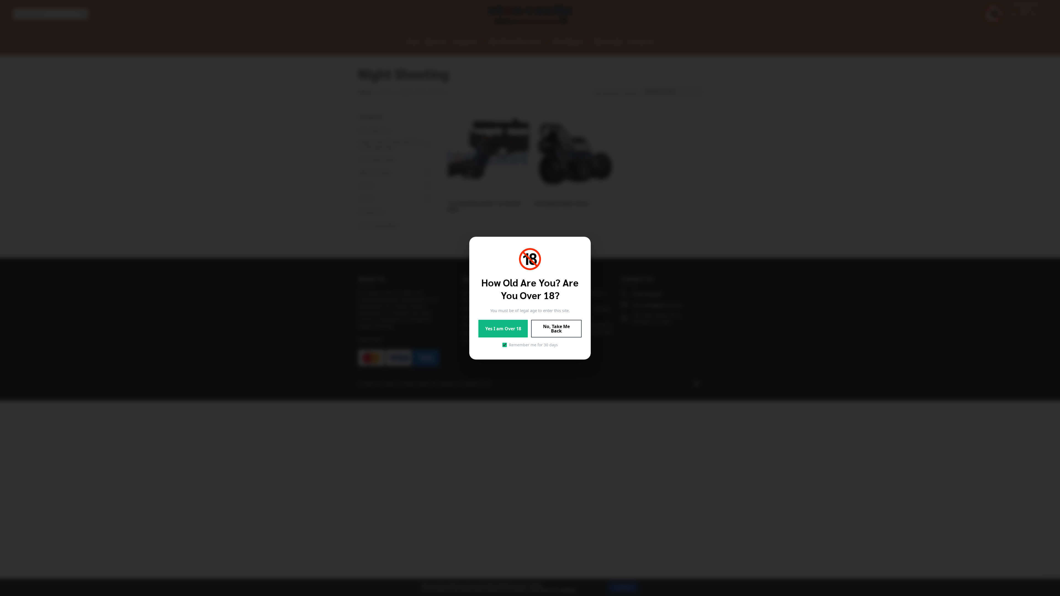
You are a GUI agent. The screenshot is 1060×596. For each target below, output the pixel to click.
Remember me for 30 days (533, 344)
